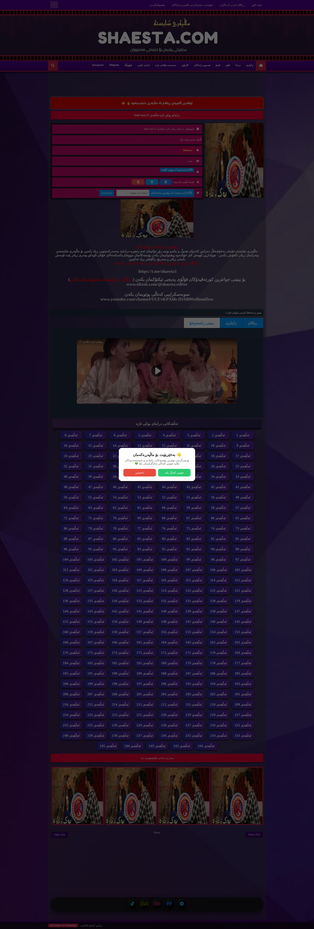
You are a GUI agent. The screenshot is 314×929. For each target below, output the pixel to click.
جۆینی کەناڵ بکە (174, 472)
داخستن (139, 472)
